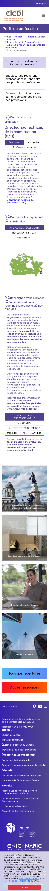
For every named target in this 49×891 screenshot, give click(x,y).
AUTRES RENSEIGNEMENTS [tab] (24, 428)
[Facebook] (34, 706)
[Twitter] (40, 706)
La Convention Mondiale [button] (14, 806)
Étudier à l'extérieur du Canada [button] (18, 744)
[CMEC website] (24, 832)
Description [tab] (14, 142)
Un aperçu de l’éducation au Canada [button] (20, 780)
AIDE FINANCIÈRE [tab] (32, 433)
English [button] (42, 3)
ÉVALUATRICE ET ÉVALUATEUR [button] (18, 755)
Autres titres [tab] (34, 142)
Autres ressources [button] (24, 687)
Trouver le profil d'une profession (24, 42)
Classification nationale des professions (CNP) (21, 201)
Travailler (11, 39)
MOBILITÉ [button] (7, 785)
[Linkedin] (45, 706)
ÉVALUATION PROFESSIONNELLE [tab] (24, 417)
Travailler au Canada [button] (12, 739)
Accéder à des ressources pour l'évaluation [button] (24, 765)
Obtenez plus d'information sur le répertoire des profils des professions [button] (23, 97)
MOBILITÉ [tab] (12, 433)
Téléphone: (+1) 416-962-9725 (17, 726)
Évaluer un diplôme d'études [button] (16, 760)
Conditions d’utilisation (29, 878)
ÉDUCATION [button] (8, 770)
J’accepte (24, 887)
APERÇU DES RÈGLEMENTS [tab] (24, 227)
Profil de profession (17, 50)
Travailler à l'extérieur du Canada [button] (19, 749)
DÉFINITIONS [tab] (24, 237)
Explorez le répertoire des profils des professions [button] (22, 63)
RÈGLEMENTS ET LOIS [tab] (24, 232)
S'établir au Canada (35, 36)
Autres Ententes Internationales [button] (18, 811)
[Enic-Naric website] (24, 847)
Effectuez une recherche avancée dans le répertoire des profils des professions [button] (23, 79)
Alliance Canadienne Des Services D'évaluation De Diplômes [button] (19, 792)
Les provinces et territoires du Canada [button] (21, 775)
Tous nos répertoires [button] (24, 673)
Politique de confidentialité (18, 881)
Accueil (7, 36)
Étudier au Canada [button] (11, 735)
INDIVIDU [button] (7, 729)
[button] (13, 15)
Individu (18, 36)
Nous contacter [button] (10, 706)
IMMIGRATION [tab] (24, 423)
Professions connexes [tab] (24, 147)
